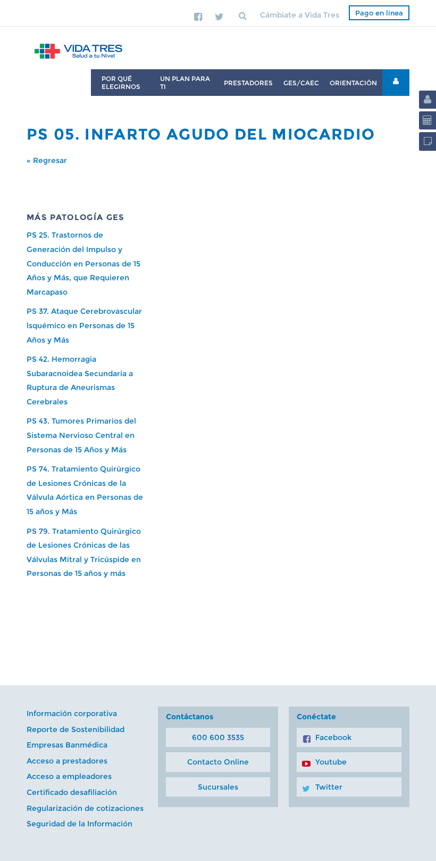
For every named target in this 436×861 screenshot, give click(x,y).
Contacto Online (218, 762)
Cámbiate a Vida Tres (299, 15)
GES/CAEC (301, 83)
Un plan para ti (185, 83)
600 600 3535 (218, 737)
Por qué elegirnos (121, 83)
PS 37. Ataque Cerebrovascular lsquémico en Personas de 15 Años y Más (84, 325)
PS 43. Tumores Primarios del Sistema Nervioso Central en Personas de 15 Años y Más (81, 435)
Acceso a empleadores (69, 776)
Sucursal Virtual (395, 82)
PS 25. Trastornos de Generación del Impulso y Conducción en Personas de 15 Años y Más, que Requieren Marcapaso (83, 263)
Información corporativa (72, 713)
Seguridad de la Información (79, 823)
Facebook (333, 737)
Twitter (328, 787)
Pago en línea (379, 13)
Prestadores (248, 83)
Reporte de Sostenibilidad (75, 729)
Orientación (353, 83)
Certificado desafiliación (72, 792)
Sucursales (218, 787)
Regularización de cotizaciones (85, 808)
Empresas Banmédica (67, 745)
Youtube (331, 762)
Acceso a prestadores (67, 761)
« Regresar (47, 160)
